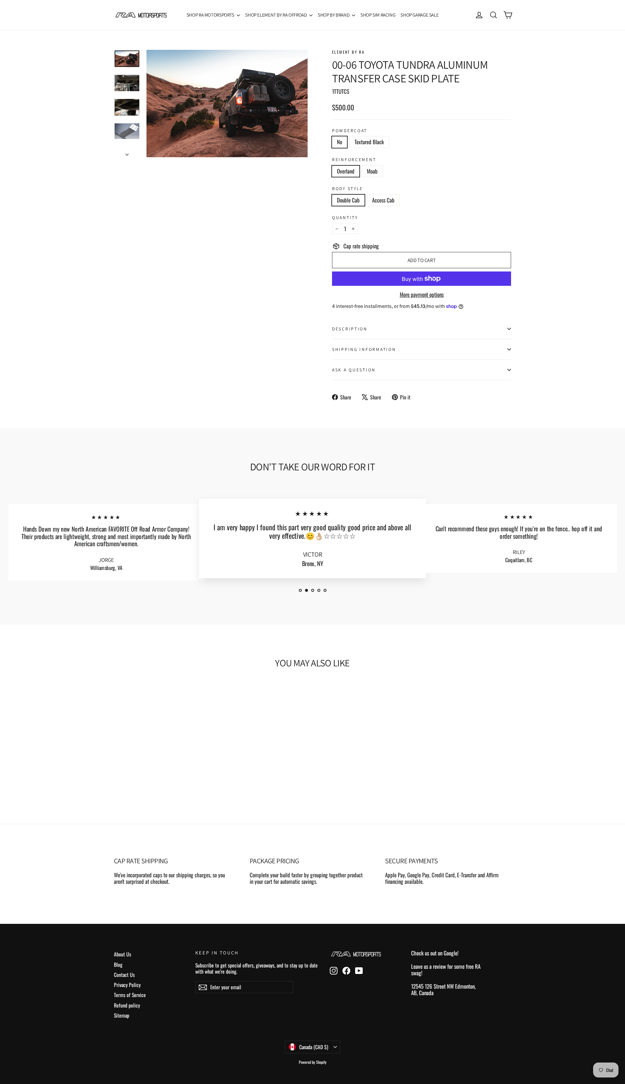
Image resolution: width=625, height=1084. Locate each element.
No (339, 142)
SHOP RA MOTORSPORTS (211, 15)
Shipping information (364, 349)
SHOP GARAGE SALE (419, 15)
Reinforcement (354, 159)
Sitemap (121, 1015)
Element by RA (348, 52)
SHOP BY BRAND (334, 15)
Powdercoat (349, 130)
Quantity (345, 217)
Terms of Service (130, 995)
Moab (372, 171)
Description (350, 329)
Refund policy (127, 1005)
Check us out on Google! (435, 953)
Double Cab (348, 200)
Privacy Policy (127, 985)
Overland (345, 171)
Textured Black (369, 142)
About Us (122, 954)
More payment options (422, 294)
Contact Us (124, 975)
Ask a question (354, 370)
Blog (118, 964)
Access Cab (383, 200)
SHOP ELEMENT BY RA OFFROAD (276, 15)
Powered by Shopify (312, 1062)
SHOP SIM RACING (377, 15)
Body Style (347, 188)
